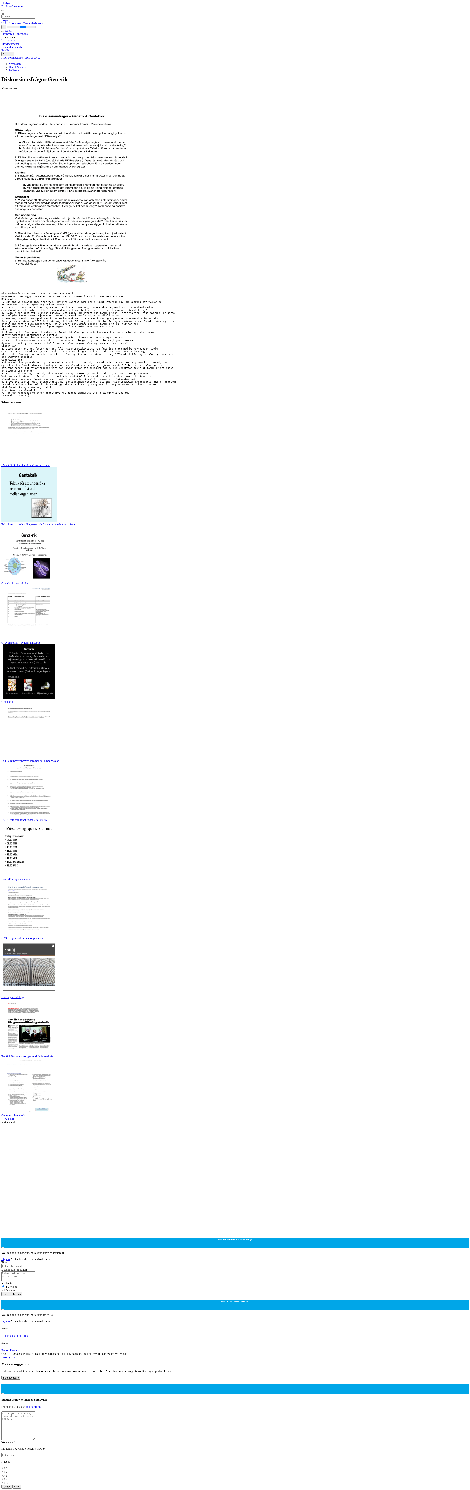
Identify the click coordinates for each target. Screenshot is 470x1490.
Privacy (6, 1357)
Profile (5, 50)
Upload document (12, 23)
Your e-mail (8, 1442)
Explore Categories (12, 6)
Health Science (17, 67)
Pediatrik (14, 70)
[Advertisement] (111, 98)
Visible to (6, 1283)
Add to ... (8, 54)
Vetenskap (15, 63)
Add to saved (32, 57)
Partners (14, 1350)
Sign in (5, 1259)
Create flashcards (33, 23)
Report (5, 1350)
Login (4, 20)
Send (16, 1486)
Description (14, 1269)
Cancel (6, 1486)
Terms (14, 1357)
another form (33, 1406)
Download (7, 1118)
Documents (8, 1335)
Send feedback (11, 1377)
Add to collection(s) (13, 57)
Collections (21, 33)
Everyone (11, 1286)
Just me (10, 1290)
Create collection (12, 1294)
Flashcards (8, 33)
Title (4, 1262)
